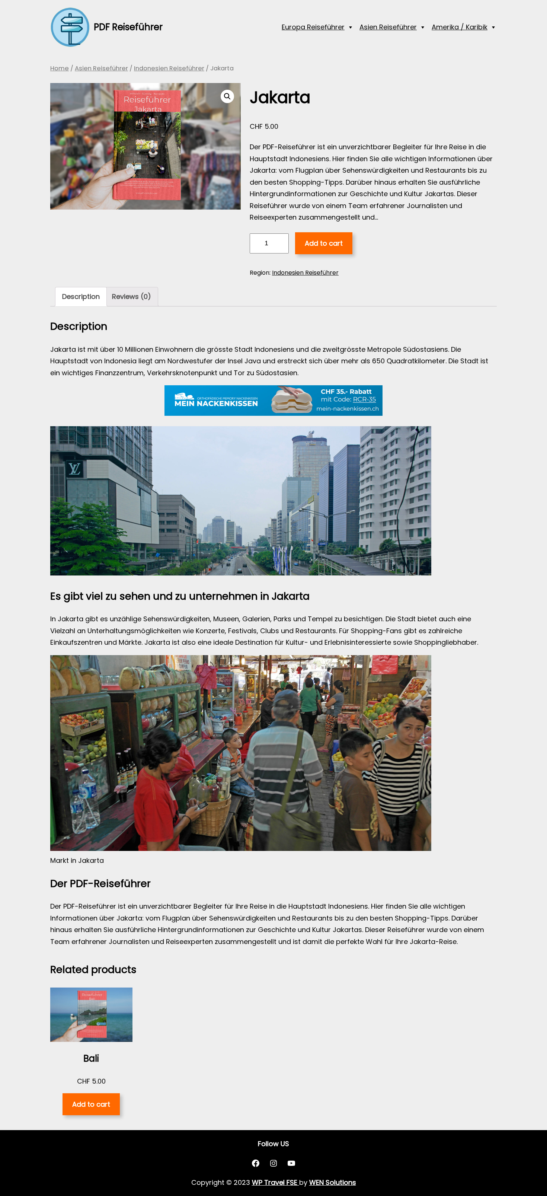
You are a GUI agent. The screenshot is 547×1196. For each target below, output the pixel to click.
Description (81, 296)
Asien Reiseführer (388, 27)
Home (59, 68)
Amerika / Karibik (459, 27)
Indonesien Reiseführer (169, 68)
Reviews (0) (131, 296)
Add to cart (324, 243)
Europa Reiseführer (313, 27)
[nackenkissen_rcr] (273, 413)
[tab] (81, 296)
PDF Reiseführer (128, 27)
